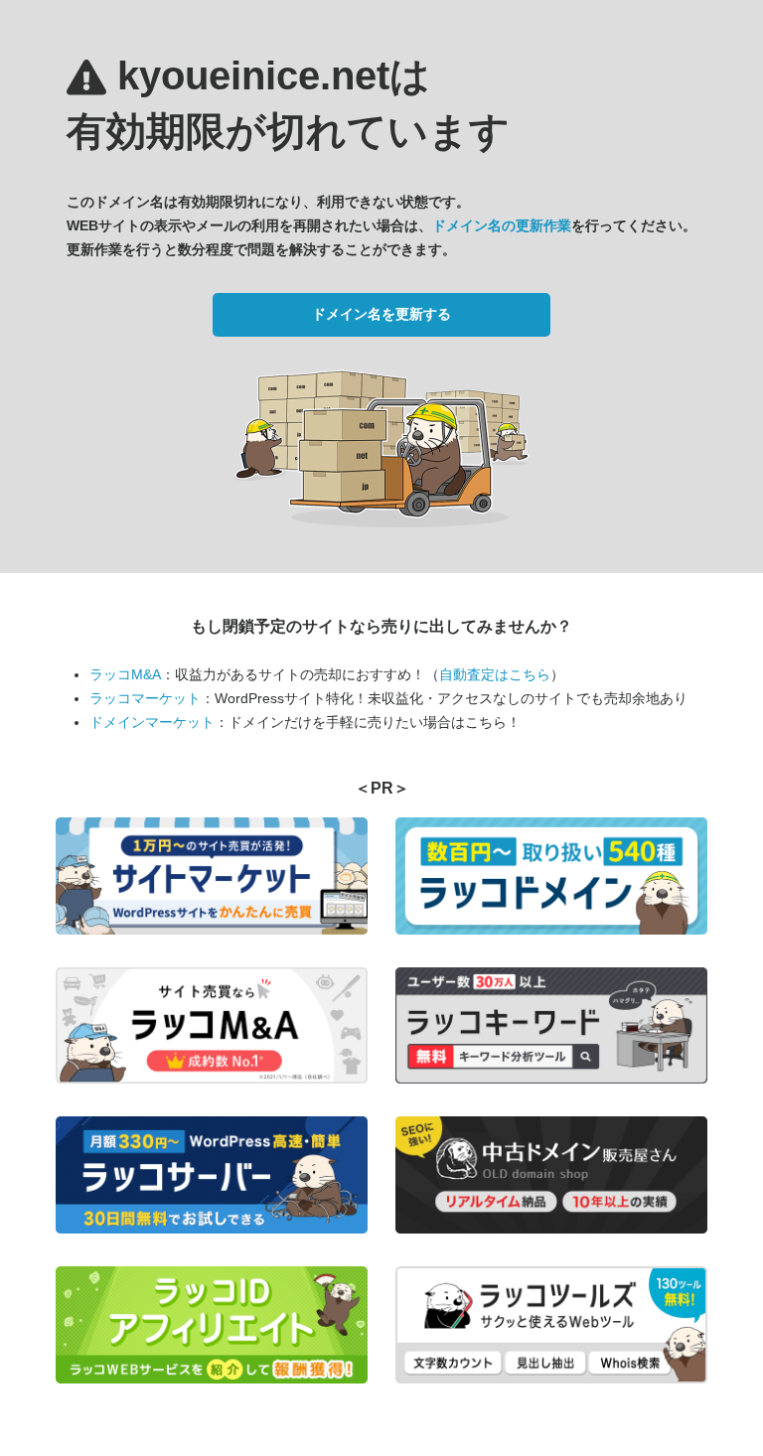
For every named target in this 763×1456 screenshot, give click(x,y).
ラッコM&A (125, 674)
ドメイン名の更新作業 (501, 225)
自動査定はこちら (494, 674)
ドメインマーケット (152, 722)
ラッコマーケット (145, 698)
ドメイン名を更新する (381, 314)
